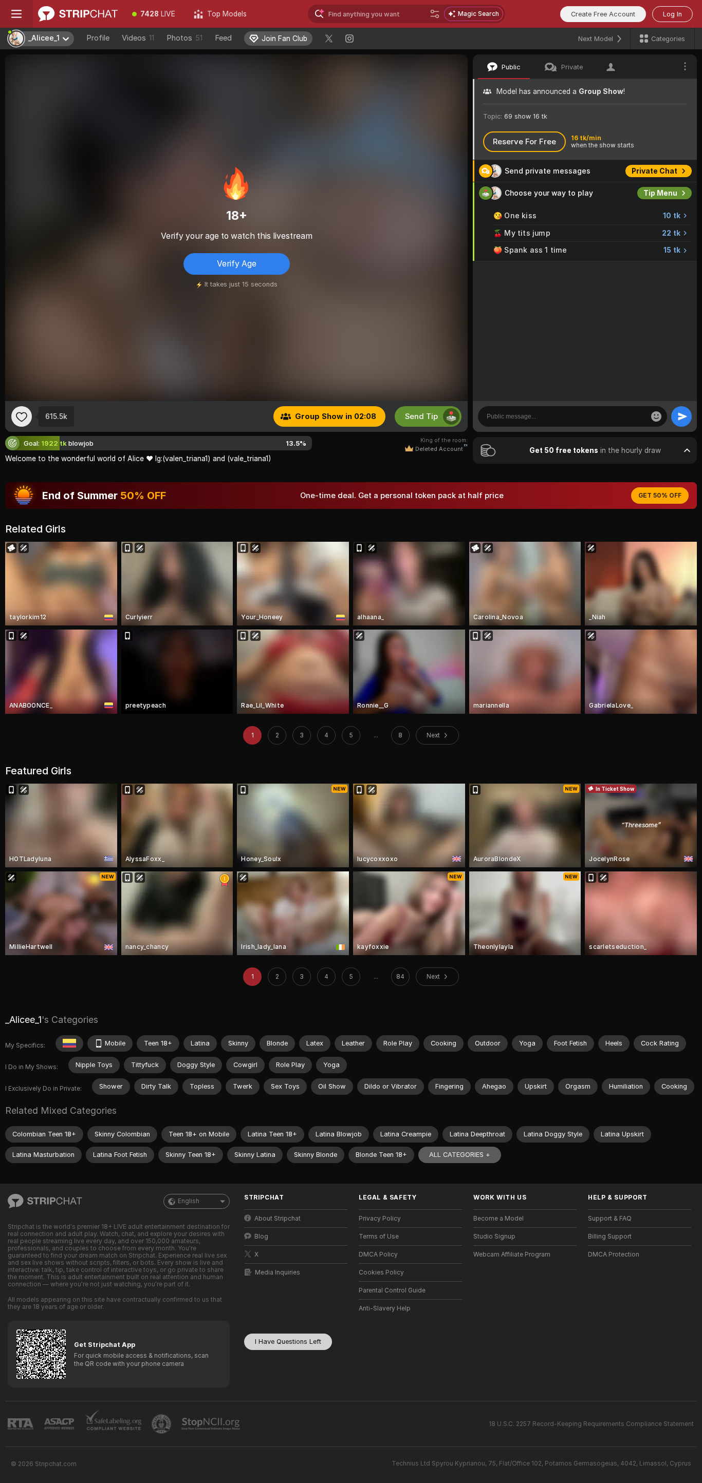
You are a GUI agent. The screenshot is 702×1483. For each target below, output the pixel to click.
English (188, 1201)
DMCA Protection (613, 1254)
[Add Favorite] (21, 416)
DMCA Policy (378, 1254)
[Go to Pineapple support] (162, 1424)
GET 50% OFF (659, 495)
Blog (261, 1236)
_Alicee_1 (23, 1019)
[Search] (435, 14)
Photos (184, 38)
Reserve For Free (524, 141)
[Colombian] (69, 1043)
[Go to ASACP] (60, 1424)
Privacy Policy (380, 1218)
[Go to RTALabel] (21, 1424)
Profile (97, 38)
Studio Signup (494, 1236)
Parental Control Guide (392, 1290)
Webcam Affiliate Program (511, 1254)
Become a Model (498, 1218)
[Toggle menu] (16, 14)
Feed (223, 38)
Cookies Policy (381, 1272)
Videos (138, 38)
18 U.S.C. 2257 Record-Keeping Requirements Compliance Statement (591, 1424)
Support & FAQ (610, 1218)
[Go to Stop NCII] (211, 1424)
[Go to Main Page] (78, 14)
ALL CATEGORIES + (459, 1154)
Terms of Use (379, 1236)
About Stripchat (277, 1218)
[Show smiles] (656, 416)
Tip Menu (660, 193)
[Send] (681, 416)
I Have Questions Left (288, 1341)
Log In (672, 14)
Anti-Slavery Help (385, 1308)
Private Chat (654, 171)
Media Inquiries (277, 1272)
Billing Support (610, 1236)
